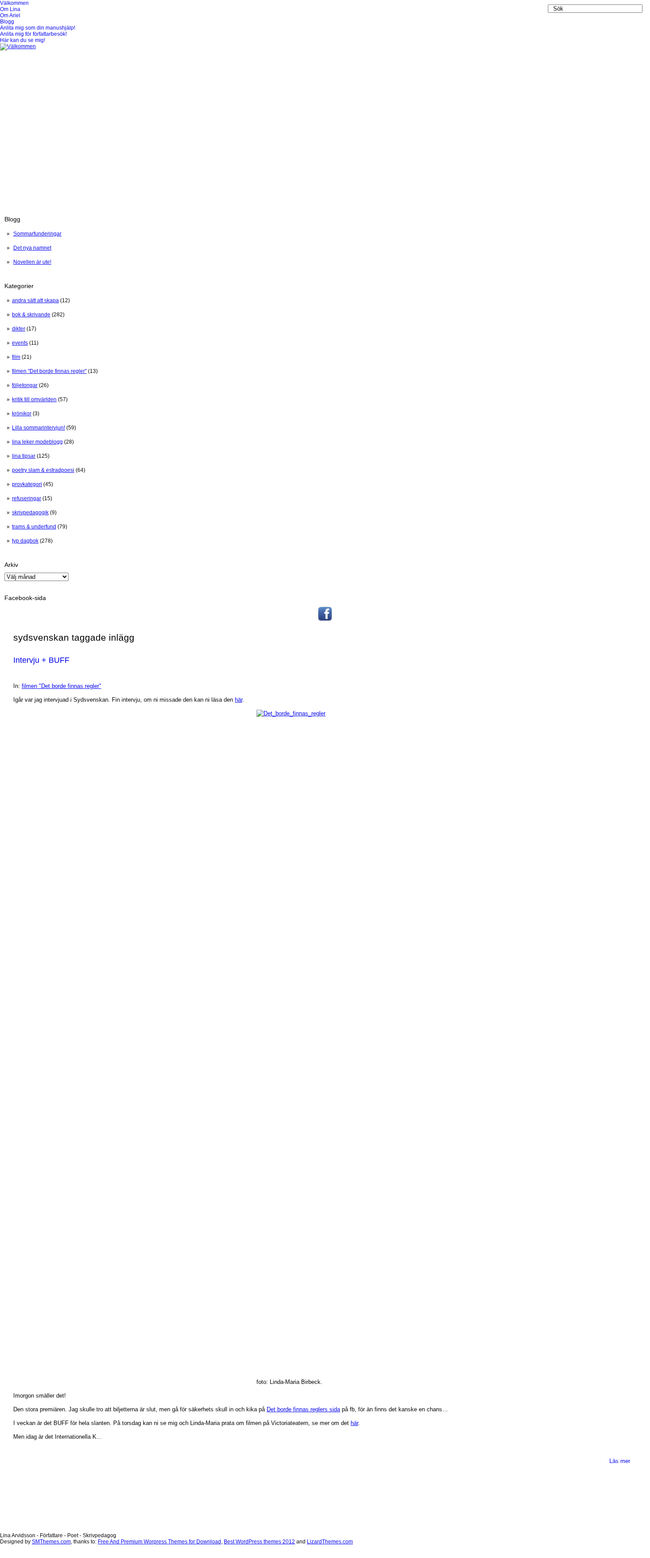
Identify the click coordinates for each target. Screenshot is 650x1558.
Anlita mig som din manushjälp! (37, 28)
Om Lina (10, 9)
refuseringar (26, 498)
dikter (18, 329)
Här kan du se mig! (22, 40)
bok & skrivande (31, 315)
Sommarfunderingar (37, 234)
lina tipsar (23, 456)
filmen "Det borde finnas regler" (49, 371)
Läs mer (619, 1461)
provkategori (27, 484)
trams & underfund (34, 527)
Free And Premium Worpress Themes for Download (159, 1542)
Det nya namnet (32, 248)
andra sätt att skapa (35, 300)
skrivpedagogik (30, 512)
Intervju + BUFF (41, 660)
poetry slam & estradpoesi (43, 470)
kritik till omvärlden (34, 399)
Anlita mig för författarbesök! (33, 34)
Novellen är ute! (32, 262)
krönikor (21, 413)
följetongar (25, 385)
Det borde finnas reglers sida (303, 1409)
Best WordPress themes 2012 (259, 1542)
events (20, 343)
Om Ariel (10, 15)
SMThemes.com (51, 1542)
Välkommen (14, 3)
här (238, 699)
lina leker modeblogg (37, 442)
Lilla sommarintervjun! (38, 428)
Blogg (7, 22)
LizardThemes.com (330, 1542)
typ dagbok (25, 541)
